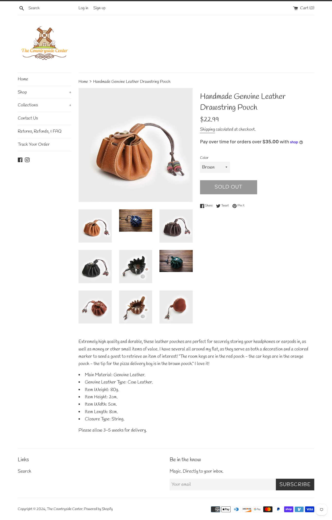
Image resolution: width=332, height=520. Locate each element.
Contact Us (28, 118)
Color (204, 157)
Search (24, 471)
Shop (44, 92)
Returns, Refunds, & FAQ (39, 131)
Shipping (207, 129)
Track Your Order (34, 144)
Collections (44, 105)
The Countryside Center (64, 509)
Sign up (99, 8)
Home (23, 79)
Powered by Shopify (98, 509)
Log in (83, 8)
